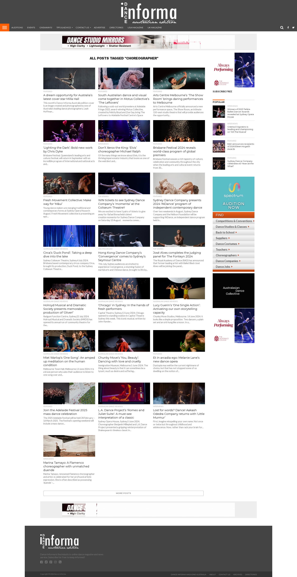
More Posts (123, 493)
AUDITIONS (17, 27)
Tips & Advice (63, 27)
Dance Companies (227, 261)
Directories (116, 27)
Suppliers (221, 238)
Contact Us (82, 27)
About (212, 574)
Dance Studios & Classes (231, 226)
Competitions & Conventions (234, 221)
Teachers (221, 249)
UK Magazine (155, 27)
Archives (237, 574)
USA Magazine (135, 27)
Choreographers (226, 255)
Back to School (225, 232)
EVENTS (31, 27)
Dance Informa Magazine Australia (188, 574)
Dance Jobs (223, 266)
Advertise (99, 27)
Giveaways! (45, 27)
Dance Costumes (226, 243)
